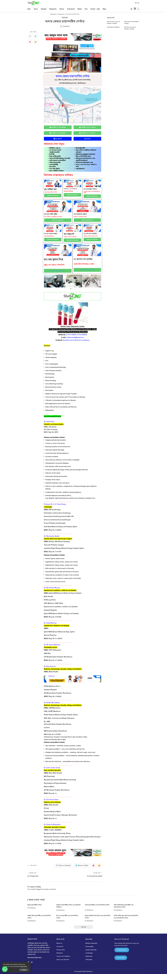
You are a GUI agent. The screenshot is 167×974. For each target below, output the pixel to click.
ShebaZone (66, 26)
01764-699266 (82, 335)
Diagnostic (65, 17)
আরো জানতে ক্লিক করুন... (34, 958)
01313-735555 (71, 335)
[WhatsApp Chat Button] (5, 969)
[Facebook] (30, 36)
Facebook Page (122, 950)
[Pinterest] (30, 42)
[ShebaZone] (33, 3)
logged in (39, 889)
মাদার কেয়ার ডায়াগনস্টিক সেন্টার (72, 76)
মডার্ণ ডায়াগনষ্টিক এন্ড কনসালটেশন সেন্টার (97, 905)
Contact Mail (121, 958)
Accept (24, 970)
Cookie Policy (23, 966)
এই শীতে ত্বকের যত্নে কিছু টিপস (113, 27)
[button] (46, 281)
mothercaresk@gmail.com (75, 337)
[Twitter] (35, 36)
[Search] (138, 9)
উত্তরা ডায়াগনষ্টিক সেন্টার (34, 905)
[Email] (35, 42)
